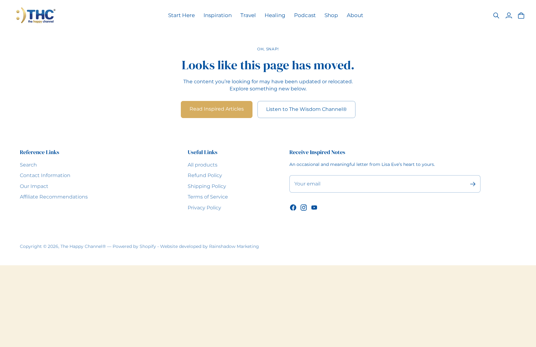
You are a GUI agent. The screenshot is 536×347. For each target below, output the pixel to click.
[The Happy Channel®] (35, 15)
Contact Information (45, 175)
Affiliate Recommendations (54, 197)
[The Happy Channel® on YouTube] (314, 207)
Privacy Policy (204, 208)
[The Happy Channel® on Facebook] (293, 207)
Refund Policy (205, 175)
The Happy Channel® (83, 246)
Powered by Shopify (134, 246)
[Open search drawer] (496, 15)
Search (28, 165)
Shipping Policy (207, 186)
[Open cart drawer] (521, 15)
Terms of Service (208, 197)
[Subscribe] (472, 184)
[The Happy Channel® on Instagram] (303, 207)
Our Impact (34, 186)
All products (202, 165)
